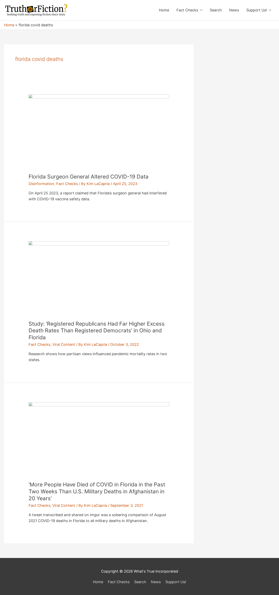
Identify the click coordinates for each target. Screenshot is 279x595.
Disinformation (41, 184)
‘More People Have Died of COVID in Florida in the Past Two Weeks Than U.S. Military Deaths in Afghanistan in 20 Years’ (97, 491)
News (234, 10)
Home (164, 10)
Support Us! (256, 10)
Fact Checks (187, 10)
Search (216, 10)
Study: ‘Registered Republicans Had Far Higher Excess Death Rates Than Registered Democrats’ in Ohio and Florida (97, 331)
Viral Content (63, 344)
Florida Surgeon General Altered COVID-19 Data (88, 176)
